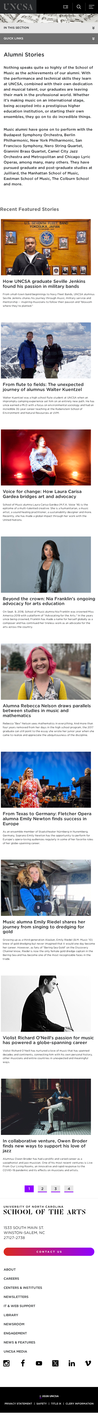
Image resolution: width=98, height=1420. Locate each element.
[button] (66, 6)
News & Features (19, 1342)
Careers (11, 1278)
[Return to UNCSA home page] (18, 7)
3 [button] (55, 1189)
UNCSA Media (15, 1351)
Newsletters (16, 1297)
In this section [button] (16, 27)
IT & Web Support (19, 1306)
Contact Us (49, 1251)
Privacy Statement (18, 1403)
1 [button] (29, 1189)
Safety (41, 1403)
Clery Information (80, 1403)
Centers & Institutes (23, 1288)
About (10, 1269)
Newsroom (14, 1324)
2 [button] (42, 1189)
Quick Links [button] (13, 38)
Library (11, 1315)
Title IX (56, 1403)
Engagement (15, 1333)
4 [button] (69, 1189)
